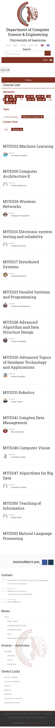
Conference (12, 664)
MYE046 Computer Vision (26, 447)
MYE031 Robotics (18, 392)
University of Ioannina (13, 698)
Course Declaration (12, 681)
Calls (9, 634)
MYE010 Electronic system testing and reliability (27, 234)
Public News (12, 621)
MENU (4, 69)
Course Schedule (11, 677)
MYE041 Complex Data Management (23, 420)
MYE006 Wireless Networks (19, 204)
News (6, 616)
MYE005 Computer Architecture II (20, 174)
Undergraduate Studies (16, 625)
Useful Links (33, 45)
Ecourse (7, 685)
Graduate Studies (14, 629)
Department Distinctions (17, 638)
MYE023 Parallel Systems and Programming (26, 294)
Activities (8, 651)
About (15, 45)
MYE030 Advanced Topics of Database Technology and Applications (27, 362)
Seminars (11, 655)
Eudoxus (7, 689)
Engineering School (12, 702)
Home (8, 45)
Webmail (7, 694)
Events (9, 659)
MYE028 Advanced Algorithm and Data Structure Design (21, 327)
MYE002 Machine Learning (28, 146)
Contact (23, 45)
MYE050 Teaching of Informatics (22, 506)
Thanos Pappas (35, 722)
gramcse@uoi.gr (14, 601)
